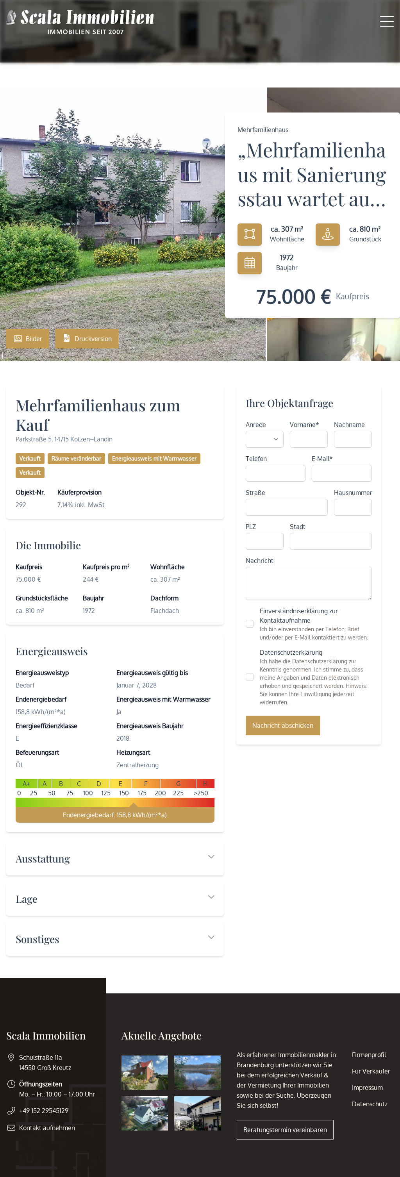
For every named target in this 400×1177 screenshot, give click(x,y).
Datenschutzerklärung (319, 661)
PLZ (251, 526)
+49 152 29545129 (43, 1110)
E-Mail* (322, 459)
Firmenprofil (369, 1055)
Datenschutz (370, 1104)
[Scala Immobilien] (80, 21)
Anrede (256, 425)
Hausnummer (353, 493)
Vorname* (304, 425)
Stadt (297, 526)
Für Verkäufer (371, 1071)
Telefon (256, 459)
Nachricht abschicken (282, 725)
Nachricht (259, 560)
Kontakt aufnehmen (47, 1128)
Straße (255, 493)
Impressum (367, 1087)
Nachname (349, 425)
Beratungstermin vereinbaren (285, 1130)
